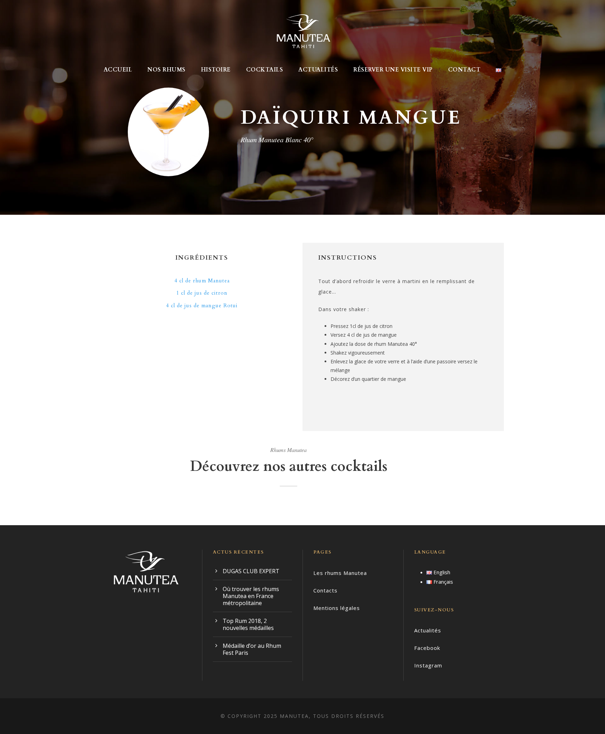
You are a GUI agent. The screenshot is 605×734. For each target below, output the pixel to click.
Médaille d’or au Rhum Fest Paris (252, 649)
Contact (464, 70)
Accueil (118, 70)
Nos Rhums (166, 70)
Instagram (428, 665)
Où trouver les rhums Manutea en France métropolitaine (251, 596)
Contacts (325, 590)
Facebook (427, 647)
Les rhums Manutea (340, 572)
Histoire (216, 70)
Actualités (318, 70)
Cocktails (264, 70)
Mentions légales (336, 607)
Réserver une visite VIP (393, 70)
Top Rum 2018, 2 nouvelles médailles (248, 624)
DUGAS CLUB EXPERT (251, 571)
